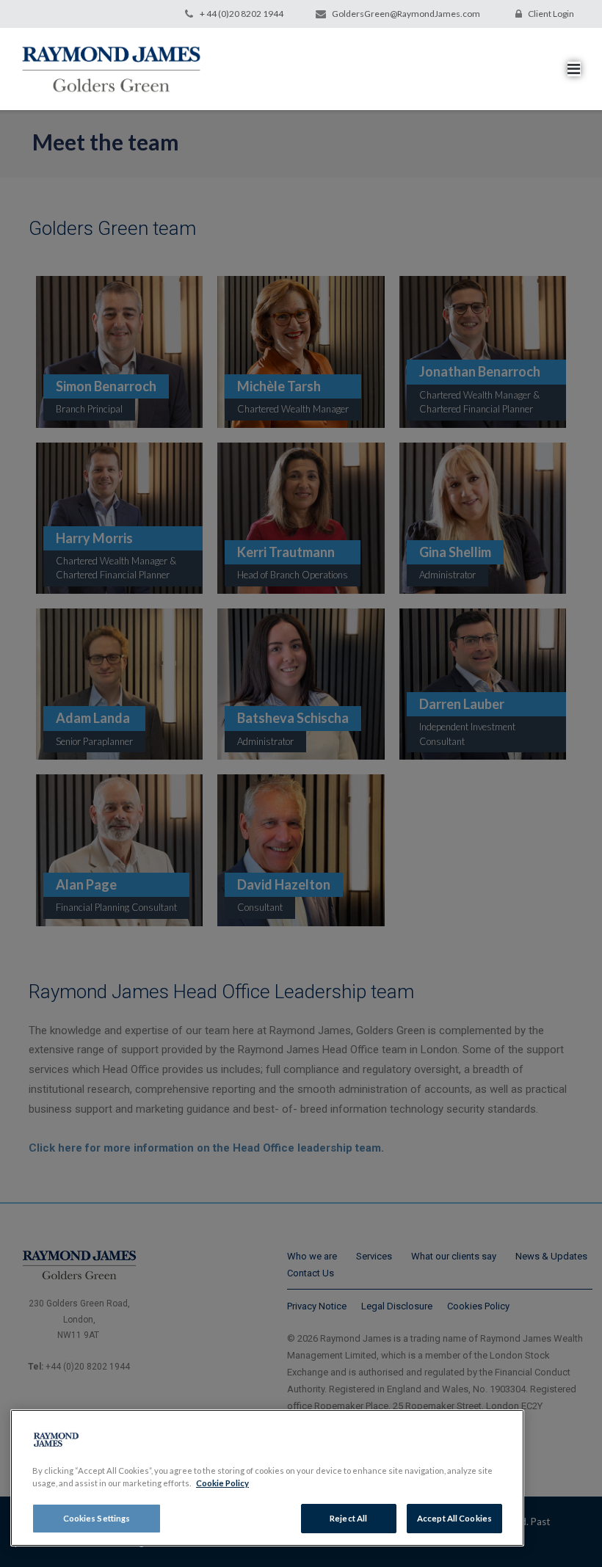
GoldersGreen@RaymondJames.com (406, 13)
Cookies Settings (97, 1518)
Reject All (348, 1518)
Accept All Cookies (454, 1518)
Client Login (551, 13)
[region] (267, 1477)
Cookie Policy (222, 1483)
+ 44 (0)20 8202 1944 (241, 13)
